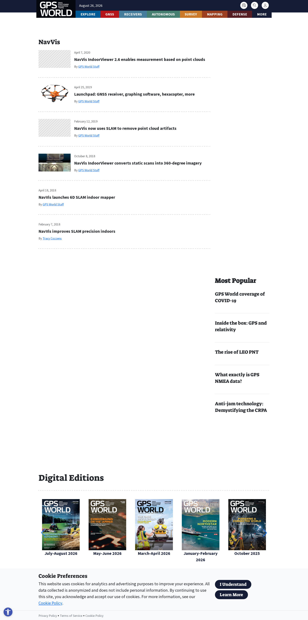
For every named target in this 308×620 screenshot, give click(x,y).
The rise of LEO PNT (237, 352)
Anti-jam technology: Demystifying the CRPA (241, 407)
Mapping (214, 14)
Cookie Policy (50, 603)
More (262, 14)
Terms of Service (71, 616)
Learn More (231, 595)
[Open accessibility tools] (8, 612)
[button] (265, 533)
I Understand (233, 584)
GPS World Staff (88, 66)
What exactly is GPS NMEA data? (237, 378)
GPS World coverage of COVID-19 (240, 297)
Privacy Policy (47, 616)
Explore (88, 14)
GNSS (109, 14)
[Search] (254, 5)
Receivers (133, 14)
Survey (191, 14)
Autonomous (163, 14)
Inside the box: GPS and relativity (241, 326)
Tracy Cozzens (52, 238)
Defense (239, 14)
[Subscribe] (243, 5)
